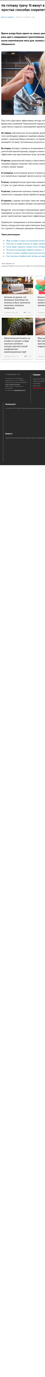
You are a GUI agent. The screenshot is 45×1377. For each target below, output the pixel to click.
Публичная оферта (39, 381)
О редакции (36, 383)
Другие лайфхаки (7, 17)
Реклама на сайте (39, 388)
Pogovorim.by (11, 374)
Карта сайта (37, 386)
